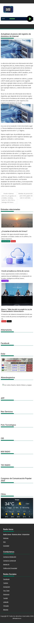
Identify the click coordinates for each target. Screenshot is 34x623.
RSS (4, 542)
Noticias (13, 241)
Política (9, 321)
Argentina (25, 534)
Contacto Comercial (9, 561)
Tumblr (5, 598)
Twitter (5, 583)
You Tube (6, 590)
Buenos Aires (16, 534)
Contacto (6, 557)
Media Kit (6, 564)
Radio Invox (7, 534)
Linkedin (5, 602)
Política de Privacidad (10, 568)
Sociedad (6, 546)
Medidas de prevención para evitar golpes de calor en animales (25, 196)
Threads (6, 606)
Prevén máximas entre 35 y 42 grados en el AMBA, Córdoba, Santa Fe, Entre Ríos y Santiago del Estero (9, 198)
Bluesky (5, 610)
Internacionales (6, 241)
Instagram (6, 587)
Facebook (6, 579)
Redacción (12, 557)
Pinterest (6, 594)
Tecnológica (5, 280)
